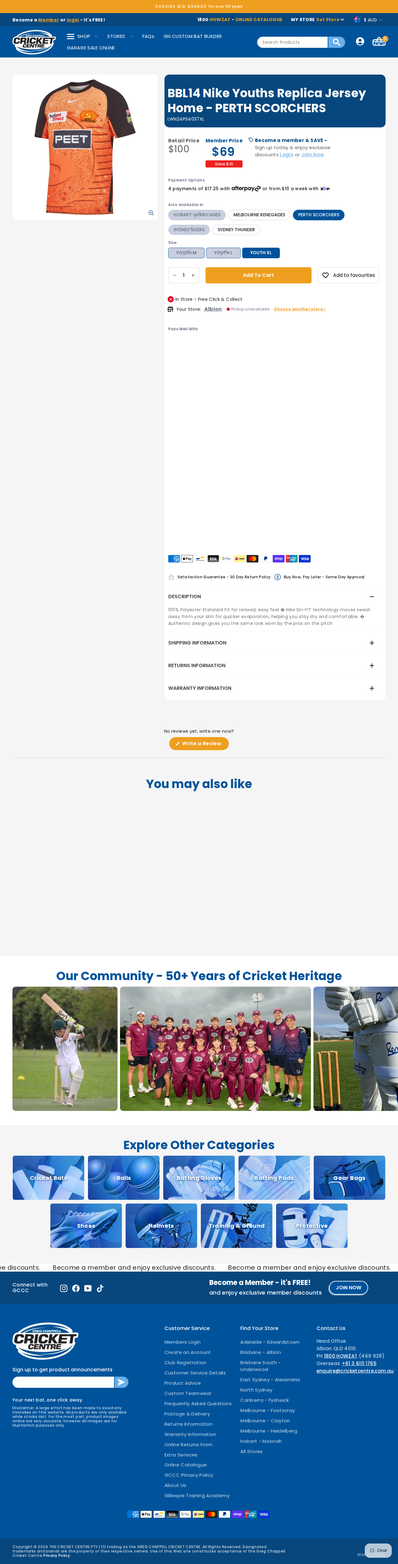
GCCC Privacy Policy (188, 1475)
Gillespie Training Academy (196, 1495)
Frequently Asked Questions (198, 1403)
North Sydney (256, 1390)
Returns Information (196, 665)
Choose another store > (300, 309)
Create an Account (187, 1352)
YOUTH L (223, 253)
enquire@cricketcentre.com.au (355, 1371)
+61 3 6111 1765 (359, 1363)
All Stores (251, 1451)
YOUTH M (186, 253)
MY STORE (315, 19)
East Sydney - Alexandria (270, 1379)
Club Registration (185, 1362)
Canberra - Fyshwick (264, 1400)
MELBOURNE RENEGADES (259, 215)
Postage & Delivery (187, 1413)
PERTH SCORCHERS (318, 215)
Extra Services (181, 1455)
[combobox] (292, 42)
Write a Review (205, 745)
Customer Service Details (195, 1372)
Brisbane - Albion (260, 1352)
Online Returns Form (188, 1444)
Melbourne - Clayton (265, 1420)
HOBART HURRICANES (197, 215)
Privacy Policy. (57, 1555)
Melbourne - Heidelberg (268, 1431)
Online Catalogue (185, 1464)
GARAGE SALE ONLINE (91, 47)
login (73, 20)
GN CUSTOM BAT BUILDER (193, 36)
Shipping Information (197, 642)
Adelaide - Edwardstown (269, 1342)
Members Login (182, 1342)
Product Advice (182, 1383)
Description (184, 596)
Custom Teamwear (187, 1393)
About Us (175, 1485)
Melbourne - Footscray (267, 1410)
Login (287, 154)
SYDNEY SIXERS (189, 230)
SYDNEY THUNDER (236, 230)
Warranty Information (199, 688)
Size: (172, 242)
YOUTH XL (261, 253)
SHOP (83, 36)
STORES (116, 36)
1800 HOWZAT (341, 1356)
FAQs (148, 36)
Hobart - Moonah (261, 1441)
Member (48, 20)
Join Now (312, 154)
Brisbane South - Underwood (260, 1366)
